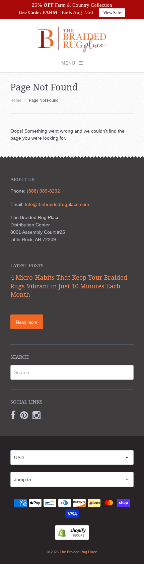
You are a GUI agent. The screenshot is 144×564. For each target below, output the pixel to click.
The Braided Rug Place (78, 552)
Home (15, 100)
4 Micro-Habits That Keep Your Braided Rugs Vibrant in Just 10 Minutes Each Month (68, 286)
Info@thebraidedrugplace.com (57, 204)
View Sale (112, 12)
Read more (26, 322)
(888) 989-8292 (43, 191)
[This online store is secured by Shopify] (72, 532)
